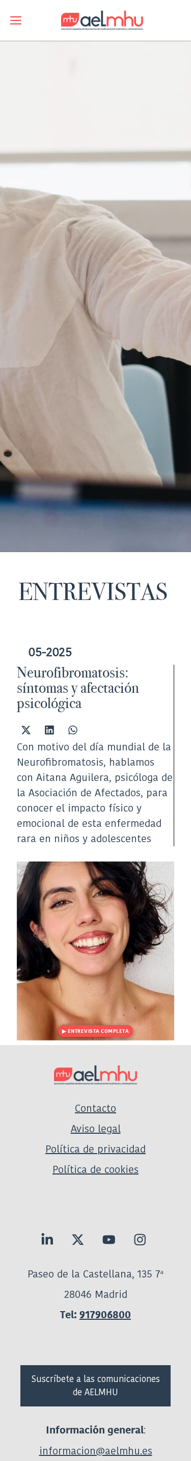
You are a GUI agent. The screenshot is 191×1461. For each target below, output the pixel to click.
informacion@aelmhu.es (95, 1451)
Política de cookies (95, 1169)
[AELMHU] (95, 20)
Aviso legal (96, 1128)
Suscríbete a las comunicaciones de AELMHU (96, 1385)
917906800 (105, 1315)
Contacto (95, 1108)
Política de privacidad (95, 1149)
